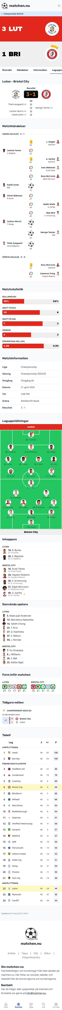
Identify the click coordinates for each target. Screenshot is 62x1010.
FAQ (36, 953)
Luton (15, 888)
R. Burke (10, 198)
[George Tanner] (54, 502)
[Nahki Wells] (31, 483)
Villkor (47, 953)
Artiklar (12, 953)
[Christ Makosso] (11, 447)
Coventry (16, 781)
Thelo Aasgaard (14, 243)
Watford (16, 835)
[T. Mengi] (51, 447)
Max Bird (50, 212)
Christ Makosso (14, 195)
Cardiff (15, 900)
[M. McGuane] (39, 502)
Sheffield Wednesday (22, 823)
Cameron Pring (47, 273)
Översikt (7, 70)
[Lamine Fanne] (23, 459)
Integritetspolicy (31, 957)
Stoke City (16, 860)
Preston (15, 872)
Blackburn (17, 793)
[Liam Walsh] (39, 459)
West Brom (17, 805)
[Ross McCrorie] (8, 502)
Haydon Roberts (48, 276)
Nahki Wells (49, 204)
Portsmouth (17, 847)
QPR (14, 841)
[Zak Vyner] (51, 512)
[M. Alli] (11, 471)
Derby (15, 866)
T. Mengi (10, 224)
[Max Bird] (46, 492)
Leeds (15, 752)
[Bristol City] (52, 54)
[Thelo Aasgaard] (51, 471)
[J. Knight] (23, 502)
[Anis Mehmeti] (16, 492)
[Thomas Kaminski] (31, 435)
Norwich (16, 829)
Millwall (16, 799)
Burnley (16, 758)
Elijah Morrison (49, 179)
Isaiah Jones (13, 184)
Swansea (16, 817)
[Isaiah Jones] (8, 459)
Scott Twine (50, 170)
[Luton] (52, 29)
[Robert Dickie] (31, 512)
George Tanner (48, 232)
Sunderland (18, 775)
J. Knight (51, 141)
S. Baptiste (11, 153)
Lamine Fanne (14, 150)
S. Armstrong (50, 216)
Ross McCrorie (48, 176)
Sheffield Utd (18, 769)
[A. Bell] (54, 459)
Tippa (25, 953)
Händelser (22, 70)
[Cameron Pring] (11, 512)
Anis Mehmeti (48, 167)
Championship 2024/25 (13, 14)
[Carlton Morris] (31, 471)
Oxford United (19, 853)
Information (40, 70)
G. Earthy (50, 159)
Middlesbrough (19, 811)
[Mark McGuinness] (31, 447)
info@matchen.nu (36, 993)
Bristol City (17, 787)
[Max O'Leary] (31, 522)
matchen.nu (31, 944)
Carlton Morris (14, 221)
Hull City (16, 878)
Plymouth (16, 894)
